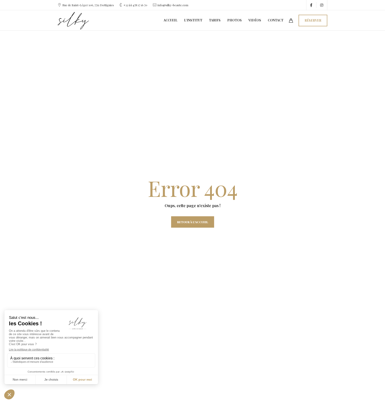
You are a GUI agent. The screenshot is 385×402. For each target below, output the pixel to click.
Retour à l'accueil (192, 222)
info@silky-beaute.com (173, 5)
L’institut (193, 20)
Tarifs (215, 20)
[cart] (291, 21)
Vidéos (254, 20)
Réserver (313, 20)
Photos (234, 20)
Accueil (170, 20)
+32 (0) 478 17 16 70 (135, 5)
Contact (275, 20)
